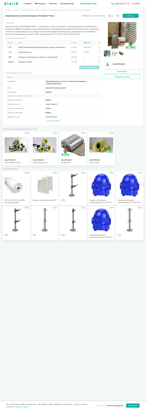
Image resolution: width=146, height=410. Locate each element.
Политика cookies (21, 407)
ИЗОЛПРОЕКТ (119, 64)
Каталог (16, 10)
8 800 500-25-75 (121, 4)
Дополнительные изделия (82, 10)
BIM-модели (40, 3)
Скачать (130, 16)
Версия (87, 43)
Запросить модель (122, 77)
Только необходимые (115, 405)
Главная (27, 3)
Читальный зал (67, 3)
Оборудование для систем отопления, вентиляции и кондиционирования (46, 10)
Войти (137, 4)
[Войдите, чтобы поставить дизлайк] (117, 16)
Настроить (99, 405)
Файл (21, 43)
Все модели (122, 72)
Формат (11, 43)
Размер (74, 43)
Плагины (53, 3)
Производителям (88, 3)
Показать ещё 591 (53, 121)
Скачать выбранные (90, 67)
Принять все (133, 405)
